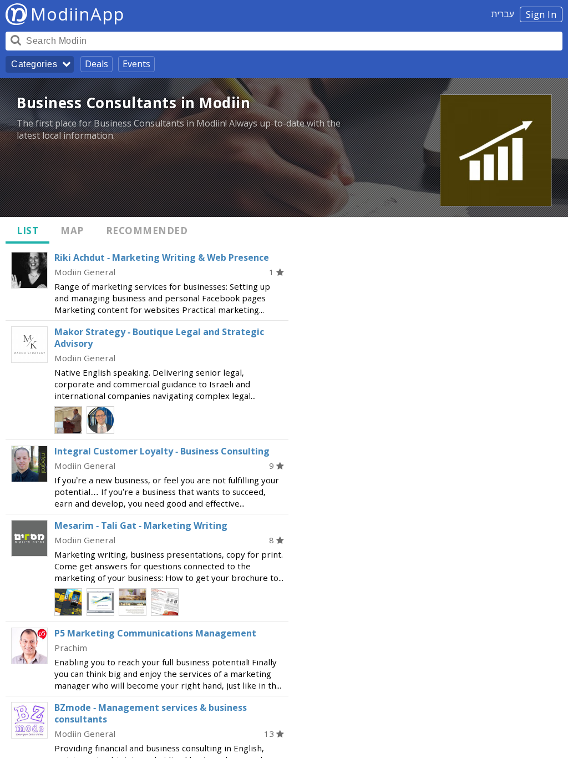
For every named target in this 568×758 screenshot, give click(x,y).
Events (136, 63)
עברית (502, 13)
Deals (96, 63)
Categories (34, 64)
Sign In (541, 14)
